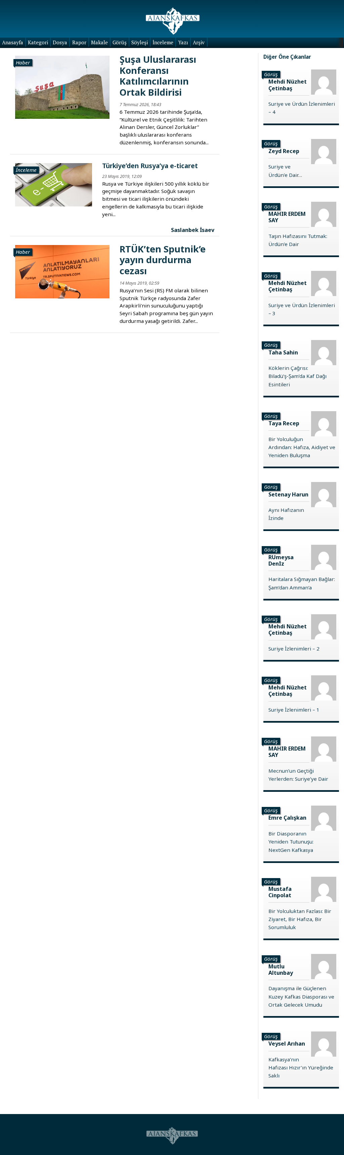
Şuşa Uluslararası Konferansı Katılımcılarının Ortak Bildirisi (158, 75)
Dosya (60, 42)
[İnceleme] (53, 184)
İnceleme (163, 42)
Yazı (183, 42)
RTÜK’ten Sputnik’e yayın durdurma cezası (163, 260)
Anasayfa (12, 42)
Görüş (120, 42)
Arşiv (199, 42)
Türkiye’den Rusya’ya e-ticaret (150, 165)
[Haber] (62, 86)
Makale (99, 42)
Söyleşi (139, 42)
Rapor (79, 42)
